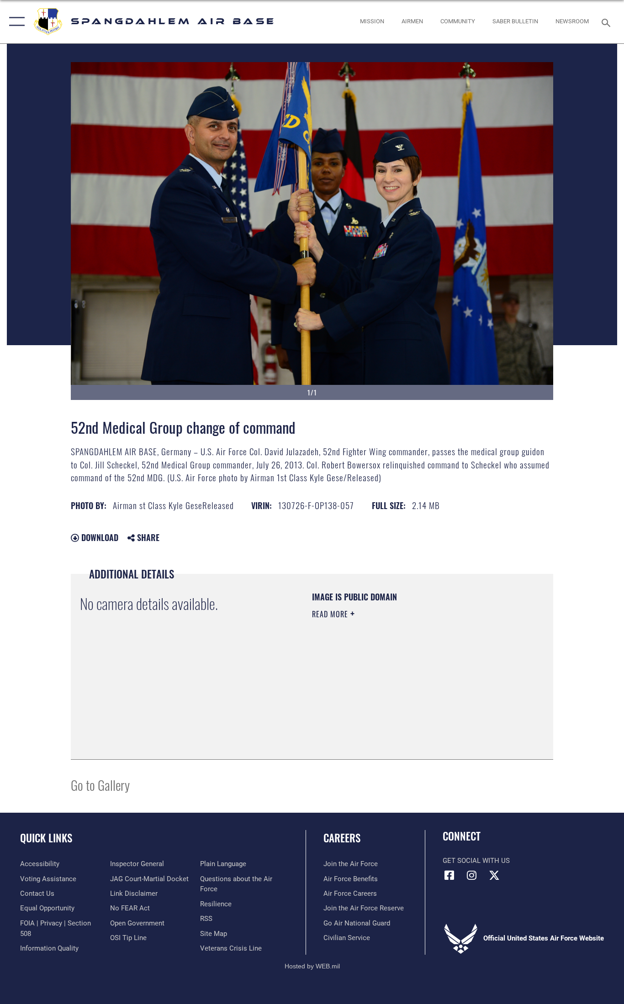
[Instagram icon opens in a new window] (472, 875)
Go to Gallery (100, 784)
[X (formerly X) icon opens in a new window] (494, 875)
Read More (331, 614)
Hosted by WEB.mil (312, 966)
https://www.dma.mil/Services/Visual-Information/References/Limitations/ (419, 684)
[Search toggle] (607, 22)
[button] (15, 21)
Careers (341, 838)
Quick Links (46, 838)
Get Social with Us (476, 861)
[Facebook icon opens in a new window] (449, 875)
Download (98, 537)
